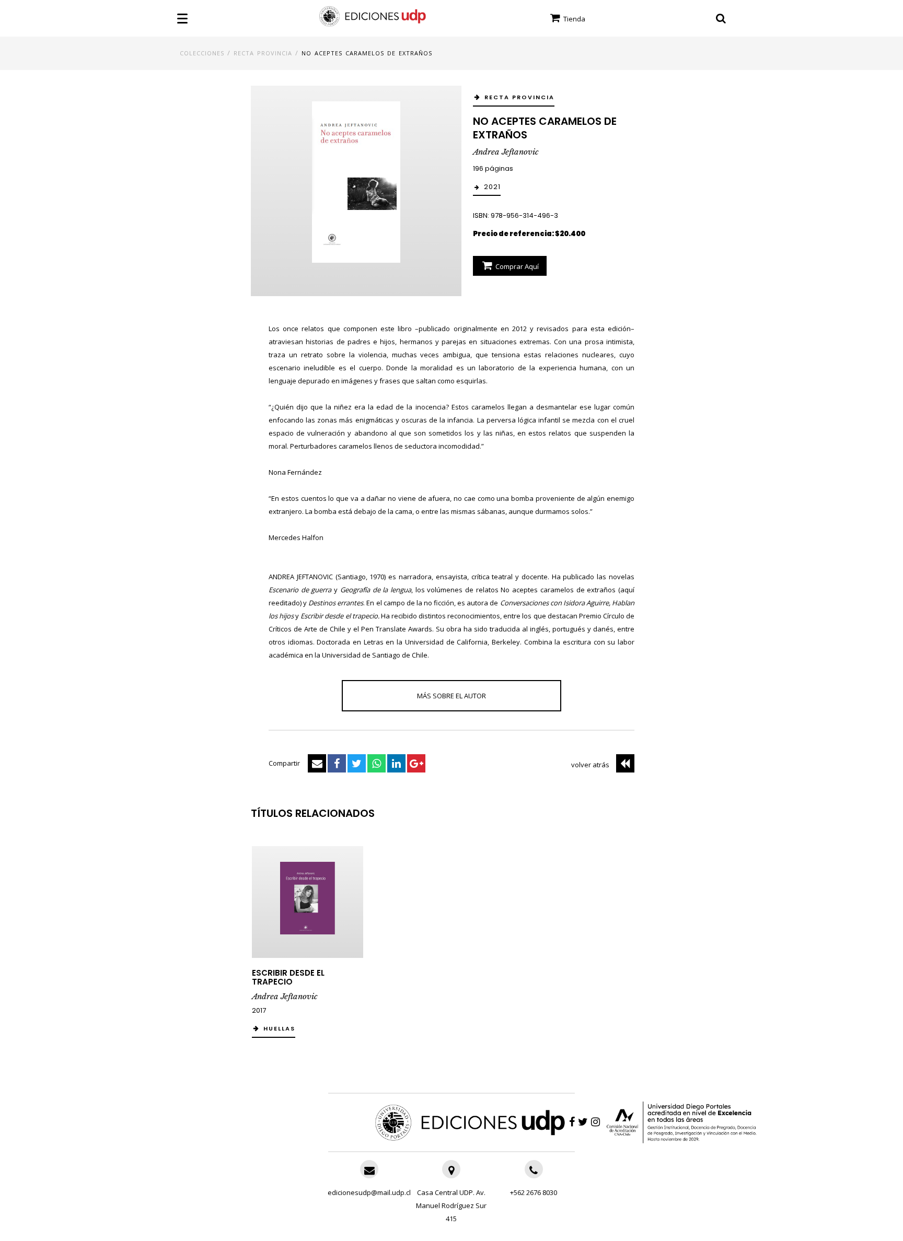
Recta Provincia (263, 53)
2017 (259, 1010)
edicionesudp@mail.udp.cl (369, 1192)
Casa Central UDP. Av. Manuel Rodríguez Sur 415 (451, 1205)
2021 (492, 187)
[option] (307, 947)
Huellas (279, 1028)
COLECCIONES (202, 53)
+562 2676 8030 (533, 1192)
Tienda (573, 19)
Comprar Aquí (516, 266)
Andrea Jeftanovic (506, 152)
